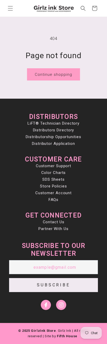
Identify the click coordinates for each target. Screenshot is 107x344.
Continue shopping (53, 74)
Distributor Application (53, 143)
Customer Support (53, 166)
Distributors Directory (53, 130)
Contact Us (53, 222)
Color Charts (53, 172)
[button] (10, 8)
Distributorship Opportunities (53, 137)
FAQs (54, 199)
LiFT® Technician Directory (53, 123)
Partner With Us (53, 228)
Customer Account (53, 193)
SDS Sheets (53, 179)
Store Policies (53, 186)
